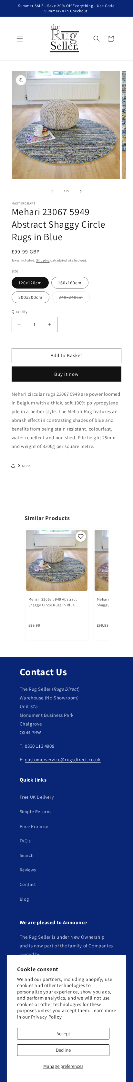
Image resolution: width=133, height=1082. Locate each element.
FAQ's (25, 841)
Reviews (28, 870)
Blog (24, 899)
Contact (28, 884)
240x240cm (74, 298)
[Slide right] (81, 191)
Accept (63, 1033)
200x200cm (30, 297)
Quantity (20, 311)
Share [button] (24, 465)
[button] (20, 39)
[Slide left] (52, 191)
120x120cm (30, 283)
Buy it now (66, 374)
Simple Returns (36, 811)
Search (27, 855)
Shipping (43, 260)
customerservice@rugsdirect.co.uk (62, 759)
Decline (63, 1050)
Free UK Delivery (37, 797)
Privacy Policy (46, 1017)
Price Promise (34, 826)
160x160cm (70, 283)
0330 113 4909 (39, 746)
